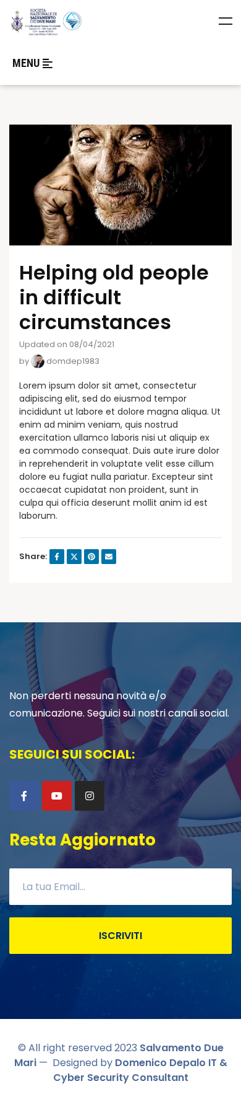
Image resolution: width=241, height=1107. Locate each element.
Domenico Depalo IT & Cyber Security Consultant (140, 1070)
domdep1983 (71, 361)
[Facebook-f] (24, 796)
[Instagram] (89, 796)
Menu (225, 21)
